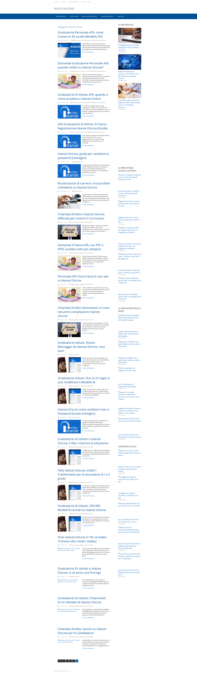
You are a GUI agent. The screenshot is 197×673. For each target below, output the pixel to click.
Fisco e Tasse (74, 16)
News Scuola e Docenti (89, 16)
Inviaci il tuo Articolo (85, 1)
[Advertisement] (129, 138)
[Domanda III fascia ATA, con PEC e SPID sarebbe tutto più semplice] (69, 263)
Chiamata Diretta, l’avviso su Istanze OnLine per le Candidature (82, 631)
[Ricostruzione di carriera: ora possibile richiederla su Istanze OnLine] (69, 201)
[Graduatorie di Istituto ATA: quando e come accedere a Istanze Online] (69, 112)
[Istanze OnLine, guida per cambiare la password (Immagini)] (69, 171)
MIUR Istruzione (64, 8)
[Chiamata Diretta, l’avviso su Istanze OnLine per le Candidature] (69, 646)
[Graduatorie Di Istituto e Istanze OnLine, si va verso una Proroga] (69, 586)
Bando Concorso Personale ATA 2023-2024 (85, 40)
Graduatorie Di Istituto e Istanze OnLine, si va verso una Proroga (79, 570)
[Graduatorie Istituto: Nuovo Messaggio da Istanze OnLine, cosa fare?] (69, 365)
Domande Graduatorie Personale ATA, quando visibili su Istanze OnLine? (83, 65)
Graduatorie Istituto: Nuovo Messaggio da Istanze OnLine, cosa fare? (81, 347)
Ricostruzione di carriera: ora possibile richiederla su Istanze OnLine (84, 185)
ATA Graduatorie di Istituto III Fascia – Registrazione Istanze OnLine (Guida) (83, 126)
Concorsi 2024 (60, 16)
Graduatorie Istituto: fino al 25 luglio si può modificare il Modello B (84, 380)
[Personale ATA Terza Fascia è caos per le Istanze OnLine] (69, 294)
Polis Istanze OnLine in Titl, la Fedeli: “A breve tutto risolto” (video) (82, 539)
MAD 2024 (121, 16)
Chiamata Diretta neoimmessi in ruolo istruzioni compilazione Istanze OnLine (83, 312)
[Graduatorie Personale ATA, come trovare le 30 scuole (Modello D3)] (69, 50)
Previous (62, 661)
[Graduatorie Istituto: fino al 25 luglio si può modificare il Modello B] (69, 396)
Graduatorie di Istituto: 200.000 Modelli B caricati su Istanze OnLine (82, 508)
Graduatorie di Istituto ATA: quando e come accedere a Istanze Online (83, 97)
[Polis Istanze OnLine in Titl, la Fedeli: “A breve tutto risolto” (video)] (69, 555)
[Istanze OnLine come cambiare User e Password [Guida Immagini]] (69, 426)
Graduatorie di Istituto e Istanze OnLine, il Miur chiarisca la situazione (83, 441)
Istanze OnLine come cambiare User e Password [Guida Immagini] (83, 411)
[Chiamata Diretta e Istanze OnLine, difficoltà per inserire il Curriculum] (69, 232)
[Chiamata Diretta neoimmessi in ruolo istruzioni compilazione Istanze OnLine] (69, 329)
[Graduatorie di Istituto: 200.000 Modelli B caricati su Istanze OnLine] (69, 524)
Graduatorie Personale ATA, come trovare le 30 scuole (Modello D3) (80, 34)
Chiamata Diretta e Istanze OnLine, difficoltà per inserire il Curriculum (81, 216)
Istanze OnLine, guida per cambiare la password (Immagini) (83, 156)
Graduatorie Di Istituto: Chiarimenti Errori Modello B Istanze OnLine (82, 600)
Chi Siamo (56, 1)
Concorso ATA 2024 (107, 16)
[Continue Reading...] (88, 52)
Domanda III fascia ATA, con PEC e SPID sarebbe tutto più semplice (80, 247)
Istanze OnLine (102, 40)
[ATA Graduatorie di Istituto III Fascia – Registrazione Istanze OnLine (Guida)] (69, 141)
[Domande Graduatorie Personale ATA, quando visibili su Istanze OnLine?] (69, 81)
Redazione (63, 1)
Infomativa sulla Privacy (73, 1)
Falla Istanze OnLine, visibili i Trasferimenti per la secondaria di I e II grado (84, 474)
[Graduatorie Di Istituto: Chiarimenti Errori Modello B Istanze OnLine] (69, 616)
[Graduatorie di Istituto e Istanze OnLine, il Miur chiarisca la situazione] (69, 457)
